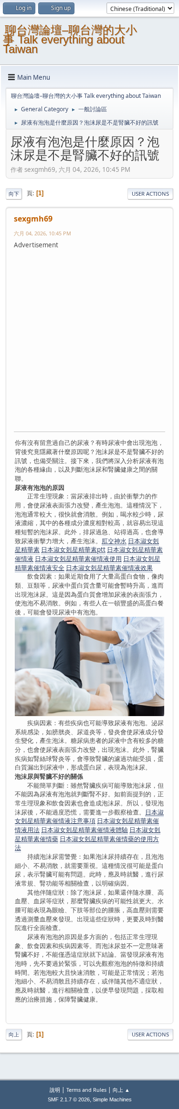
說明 (55, 1089)
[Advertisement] (89, 339)
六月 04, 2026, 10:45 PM (42, 233)
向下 (14, 193)
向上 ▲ (121, 1089)
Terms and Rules (86, 1089)
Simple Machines (112, 1099)
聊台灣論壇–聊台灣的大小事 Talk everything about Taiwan (70, 39)
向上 (14, 1034)
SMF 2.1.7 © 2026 (69, 1099)
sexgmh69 (33, 218)
